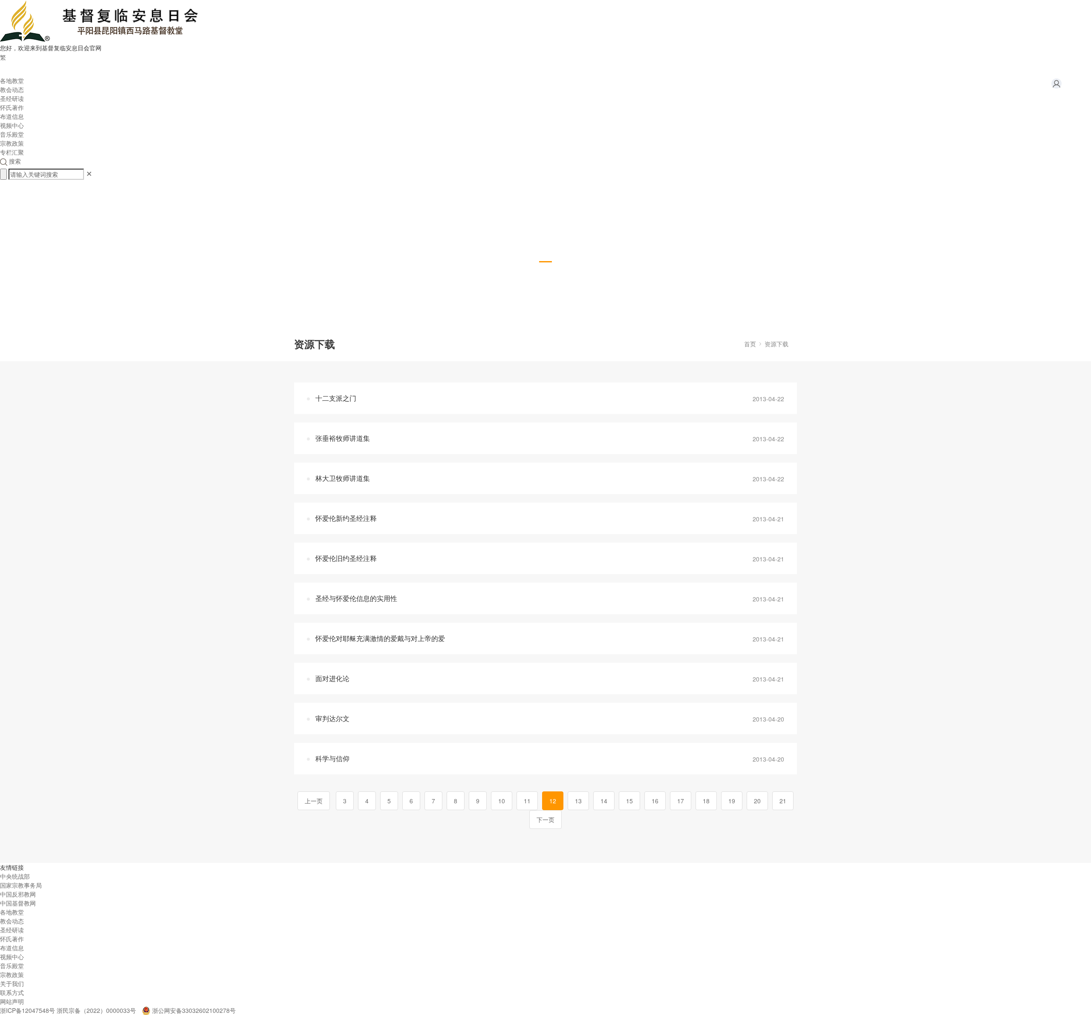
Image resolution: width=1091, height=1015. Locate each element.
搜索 (14, 161)
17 (680, 800)
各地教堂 (12, 80)
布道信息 (12, 116)
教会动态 (12, 89)
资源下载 (776, 343)
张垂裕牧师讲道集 (342, 438)
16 (655, 800)
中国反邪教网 (18, 894)
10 (501, 800)
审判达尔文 (332, 718)
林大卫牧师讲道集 (342, 478)
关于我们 (12, 983)
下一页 (545, 819)
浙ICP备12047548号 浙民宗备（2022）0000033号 (68, 1010)
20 (757, 800)
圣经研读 (12, 98)
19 (731, 800)
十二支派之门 (335, 398)
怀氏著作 (12, 107)
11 (527, 800)
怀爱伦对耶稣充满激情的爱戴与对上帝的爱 (380, 638)
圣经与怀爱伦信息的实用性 (356, 598)
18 (706, 800)
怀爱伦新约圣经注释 (346, 518)
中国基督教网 (18, 903)
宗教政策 (12, 143)
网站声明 (12, 1001)
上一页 (314, 800)
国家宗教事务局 (21, 885)
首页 (750, 343)
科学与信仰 (332, 758)
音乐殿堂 (12, 134)
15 (629, 800)
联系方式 (12, 992)
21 (782, 800)
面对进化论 (332, 678)
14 (603, 800)
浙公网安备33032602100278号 (194, 1010)
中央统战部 (15, 876)
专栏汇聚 (12, 152)
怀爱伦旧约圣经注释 (346, 558)
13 (578, 800)
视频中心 (12, 125)
